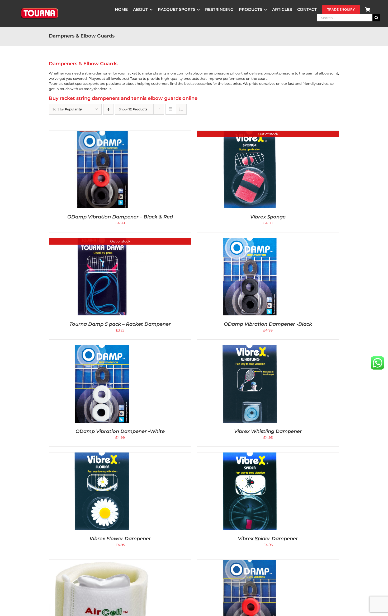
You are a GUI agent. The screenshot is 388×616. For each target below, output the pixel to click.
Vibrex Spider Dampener (268, 539)
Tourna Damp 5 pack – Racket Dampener (120, 324)
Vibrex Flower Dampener (120, 539)
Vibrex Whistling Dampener (268, 431)
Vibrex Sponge (268, 217)
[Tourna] (39, 9)
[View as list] (181, 109)
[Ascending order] (108, 109)
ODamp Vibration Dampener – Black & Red (120, 217)
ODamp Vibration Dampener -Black (268, 324)
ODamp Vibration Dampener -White (120, 431)
